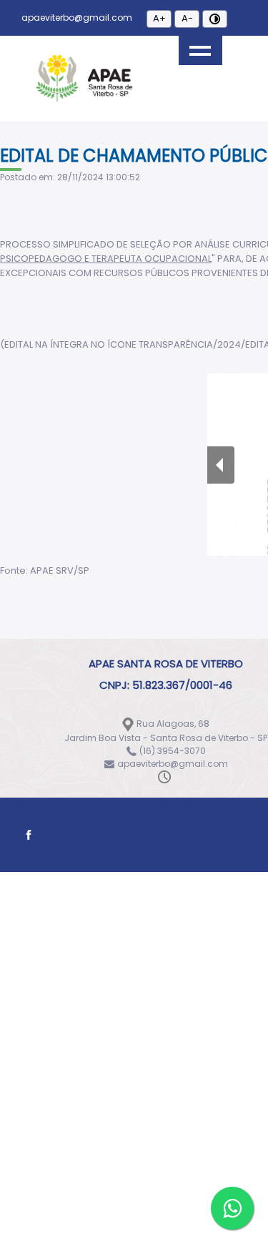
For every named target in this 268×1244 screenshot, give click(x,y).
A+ (159, 18)
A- (187, 18)
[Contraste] (214, 19)
